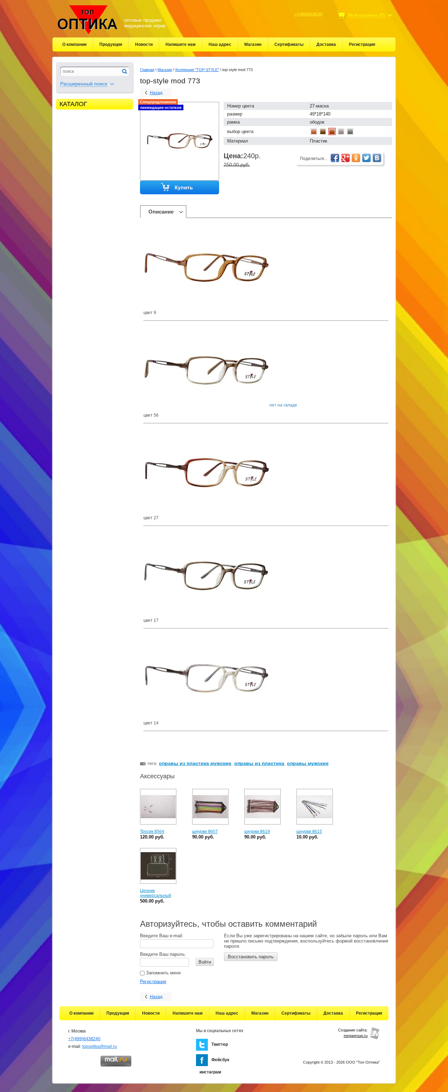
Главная (147, 70)
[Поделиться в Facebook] (335, 158)
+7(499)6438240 (308, 14)
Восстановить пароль (251, 956)
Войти (204, 962)
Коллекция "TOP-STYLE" (197, 70)
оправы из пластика (259, 763)
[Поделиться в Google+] (345, 158)
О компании (74, 44)
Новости (144, 44)
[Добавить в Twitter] (366, 158)
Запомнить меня (163, 972)
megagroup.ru (356, 1036)
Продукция (110, 44)
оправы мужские (308, 763)
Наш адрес (220, 44)
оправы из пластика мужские (195, 763)
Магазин (252, 44)
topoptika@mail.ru (99, 1046)
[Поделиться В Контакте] (377, 158)
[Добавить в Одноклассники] (356, 158)
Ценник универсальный (155, 893)
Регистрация (362, 44)
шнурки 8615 (309, 831)
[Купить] (180, 187)
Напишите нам (181, 44)
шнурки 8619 (257, 831)
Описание (161, 212)
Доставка (326, 44)
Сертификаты (288, 44)
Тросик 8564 (152, 831)
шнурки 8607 (205, 831)
